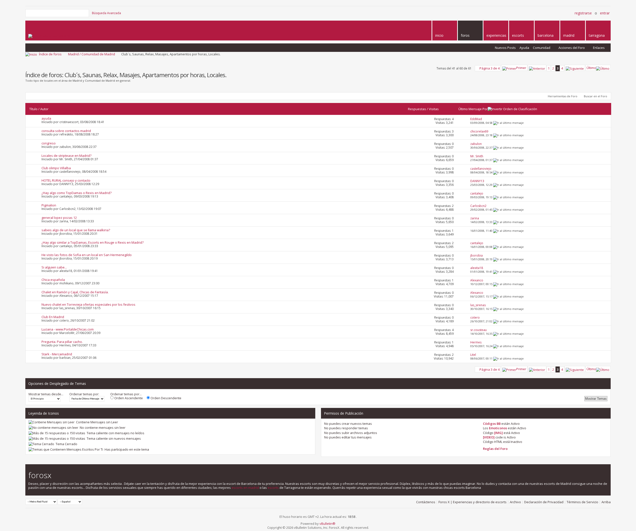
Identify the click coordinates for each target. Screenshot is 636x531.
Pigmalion (48, 205)
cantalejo (65, 196)
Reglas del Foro (495, 448)
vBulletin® (327, 523)
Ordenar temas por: (84, 394)
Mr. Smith (65, 159)
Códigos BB (492, 423)
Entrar (605, 13)
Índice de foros (50, 54)
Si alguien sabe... (54, 267)
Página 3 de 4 (489, 68)
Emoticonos (498, 428)
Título (33, 109)
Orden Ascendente (128, 398)
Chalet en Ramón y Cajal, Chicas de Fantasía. (75, 292)
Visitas (434, 109)
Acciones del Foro (571, 47)
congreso (48, 143)
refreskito (66, 134)
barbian (65, 358)
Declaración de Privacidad (543, 502)
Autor (44, 109)
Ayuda (524, 47)
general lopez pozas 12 (59, 217)
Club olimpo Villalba (56, 168)
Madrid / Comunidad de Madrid (91, 54)
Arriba (606, 502)
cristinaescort (69, 122)
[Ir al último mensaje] (508, 123)
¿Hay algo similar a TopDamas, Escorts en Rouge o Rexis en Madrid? (92, 242)
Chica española (53, 279)
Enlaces (599, 47)
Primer (521, 68)
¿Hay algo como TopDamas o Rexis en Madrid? (76, 193)
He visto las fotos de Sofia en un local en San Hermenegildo (86, 255)
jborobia (65, 234)
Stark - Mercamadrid (56, 354)
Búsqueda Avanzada (106, 13)
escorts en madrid (245, 487)
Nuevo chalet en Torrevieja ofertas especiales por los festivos (88, 304)
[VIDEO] (489, 437)
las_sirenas (67, 308)
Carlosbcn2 (67, 209)
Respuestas (417, 109)
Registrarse (583, 13)
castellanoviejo (69, 171)
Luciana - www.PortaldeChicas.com (67, 329)
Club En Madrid (52, 317)
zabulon (65, 147)
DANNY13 (66, 184)
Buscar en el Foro (595, 96)
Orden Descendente (165, 398)
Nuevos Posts (505, 47)
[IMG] (498, 433)
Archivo (515, 502)
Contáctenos (425, 502)
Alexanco (65, 296)
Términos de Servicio (582, 502)
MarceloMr (67, 333)
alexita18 (65, 271)
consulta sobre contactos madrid (66, 131)
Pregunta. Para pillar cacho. (62, 341)
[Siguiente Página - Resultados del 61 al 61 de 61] (574, 68)
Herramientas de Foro (562, 96)
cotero (64, 320)
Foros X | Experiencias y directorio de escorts (472, 502)
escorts (273, 487)
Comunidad (541, 47)
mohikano (66, 283)
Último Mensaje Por (473, 109)
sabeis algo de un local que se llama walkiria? (75, 230)
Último (591, 68)
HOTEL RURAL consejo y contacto (65, 180)
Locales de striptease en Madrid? (66, 155)
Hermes (65, 345)
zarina (63, 221)
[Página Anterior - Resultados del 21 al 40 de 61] (537, 68)
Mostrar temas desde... (46, 394)
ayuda (46, 118)
